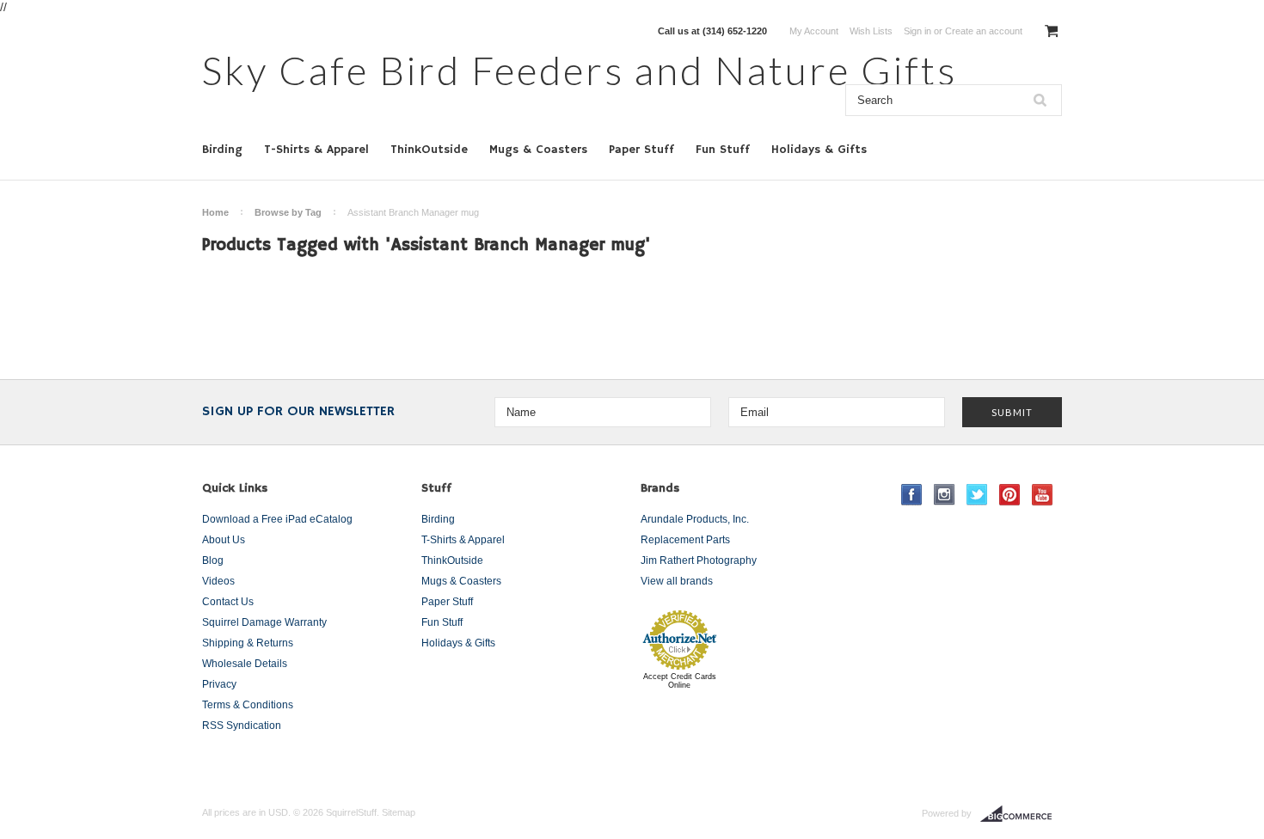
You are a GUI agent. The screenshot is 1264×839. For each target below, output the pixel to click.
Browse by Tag (288, 212)
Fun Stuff (723, 149)
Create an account (983, 31)
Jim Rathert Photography (699, 560)
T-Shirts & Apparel (316, 149)
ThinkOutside (429, 149)
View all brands (677, 581)
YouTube (1042, 494)
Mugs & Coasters (538, 149)
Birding (222, 149)
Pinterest (1010, 494)
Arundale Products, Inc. (695, 519)
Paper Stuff (641, 149)
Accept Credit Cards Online (679, 680)
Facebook (912, 494)
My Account (813, 31)
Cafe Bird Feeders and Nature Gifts (579, 70)
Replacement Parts (685, 540)
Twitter (977, 494)
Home (215, 212)
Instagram (944, 494)
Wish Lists (871, 31)
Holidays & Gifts (819, 149)
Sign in (917, 31)
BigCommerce (1021, 814)
